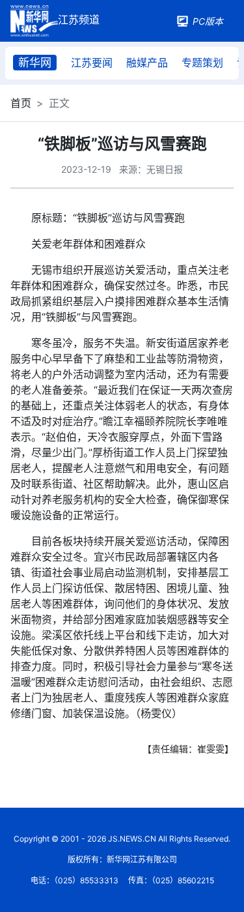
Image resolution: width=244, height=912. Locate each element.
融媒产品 (147, 62)
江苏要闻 (92, 62)
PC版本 (208, 21)
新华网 (34, 62)
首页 (20, 103)
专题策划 (202, 62)
